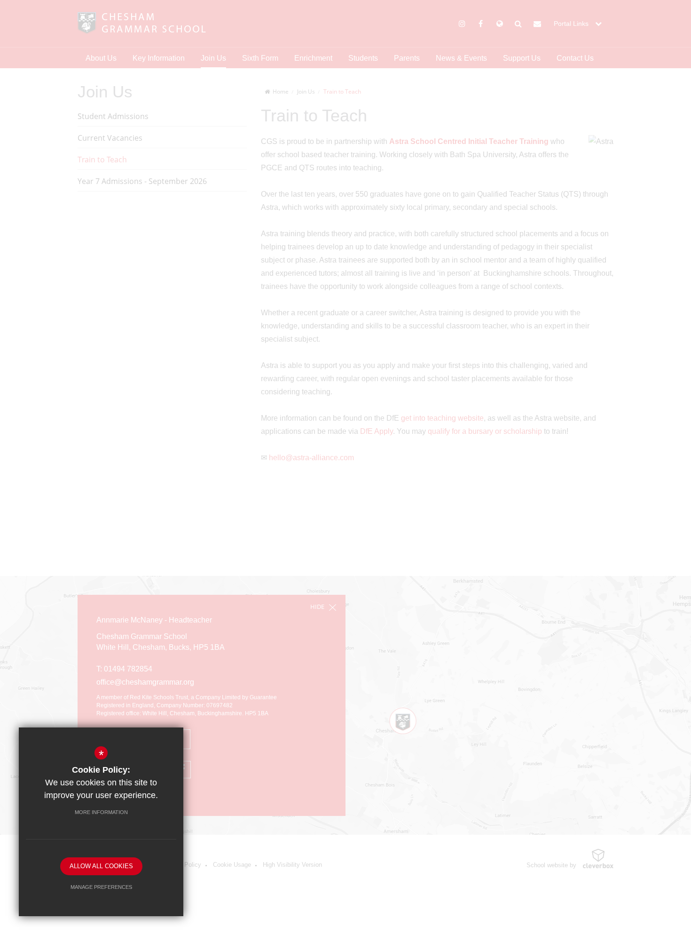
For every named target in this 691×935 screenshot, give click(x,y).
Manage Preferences (101, 887)
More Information (101, 812)
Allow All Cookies (101, 866)
